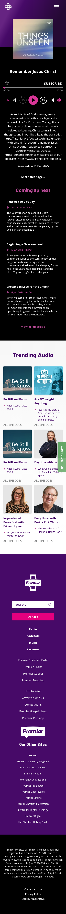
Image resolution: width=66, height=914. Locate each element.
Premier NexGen (33, 773)
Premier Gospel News (33, 711)
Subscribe (53, 83)
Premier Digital (33, 816)
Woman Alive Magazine (33, 779)
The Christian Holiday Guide (33, 822)
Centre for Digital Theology (33, 809)
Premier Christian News (33, 767)
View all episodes (33, 327)
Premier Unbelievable (33, 791)
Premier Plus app (33, 718)
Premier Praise (33, 667)
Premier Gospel (33, 673)
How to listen (33, 691)
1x (7, 100)
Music (33, 643)
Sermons (33, 649)
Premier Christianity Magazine (33, 761)
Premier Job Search (33, 785)
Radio (33, 629)
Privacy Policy (33, 894)
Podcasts (33, 636)
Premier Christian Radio (33, 660)
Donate (33, 617)
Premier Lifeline (33, 797)
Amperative (38, 898)
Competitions (33, 704)
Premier (33, 755)
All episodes (12, 425)
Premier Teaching (33, 680)
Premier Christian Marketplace (33, 803)
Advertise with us (33, 698)
